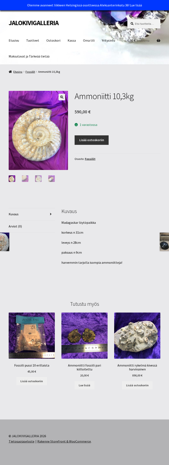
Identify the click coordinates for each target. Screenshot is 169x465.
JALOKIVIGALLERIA (34, 23)
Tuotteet (32, 40)
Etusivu (14, 40)
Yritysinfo (108, 40)
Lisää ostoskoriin (91, 140)
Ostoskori (53, 40)
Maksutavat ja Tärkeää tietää (29, 56)
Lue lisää (136, 5)
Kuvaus (14, 214)
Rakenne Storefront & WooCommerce (64, 441)
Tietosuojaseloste (21, 441)
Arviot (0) (15, 226)
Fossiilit (30, 72)
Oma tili (89, 40)
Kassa (72, 40)
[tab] (32, 214)
